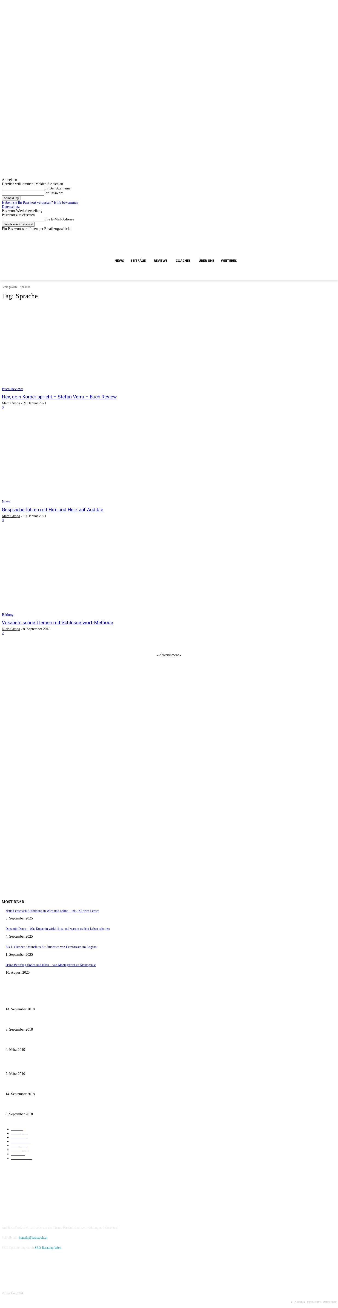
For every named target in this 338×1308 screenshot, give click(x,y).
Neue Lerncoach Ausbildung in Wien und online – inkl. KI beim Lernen (52, 911)
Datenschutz (11, 207)
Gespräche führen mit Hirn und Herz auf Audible (52, 509)
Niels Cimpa (11, 629)
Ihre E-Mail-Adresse (59, 219)
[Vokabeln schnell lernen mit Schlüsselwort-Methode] (88, 573)
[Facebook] (308, 234)
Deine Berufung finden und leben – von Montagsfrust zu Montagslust (51, 965)
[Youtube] (333, 234)
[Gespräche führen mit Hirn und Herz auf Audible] (88, 461)
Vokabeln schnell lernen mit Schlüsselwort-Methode (57, 622)
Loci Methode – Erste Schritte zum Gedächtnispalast (40, 1105)
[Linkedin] (321, 234)
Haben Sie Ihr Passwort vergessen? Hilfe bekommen (40, 202)
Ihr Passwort (53, 193)
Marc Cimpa (11, 403)
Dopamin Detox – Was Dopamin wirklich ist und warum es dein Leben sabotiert (58, 928)
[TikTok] (327, 234)
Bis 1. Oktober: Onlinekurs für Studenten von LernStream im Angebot (51, 947)
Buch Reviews (12, 389)
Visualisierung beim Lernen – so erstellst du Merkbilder (42, 1041)
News (6, 502)
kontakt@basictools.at (33, 1237)
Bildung (8, 615)
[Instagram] (314, 234)
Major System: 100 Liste (22, 1065)
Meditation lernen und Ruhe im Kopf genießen (36, 1021)
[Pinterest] (42, 1268)
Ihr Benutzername (57, 188)
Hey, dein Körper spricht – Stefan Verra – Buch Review (59, 397)
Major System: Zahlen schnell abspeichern (33, 1000)
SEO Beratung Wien (48, 1247)
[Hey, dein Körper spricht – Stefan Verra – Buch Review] (88, 348)
